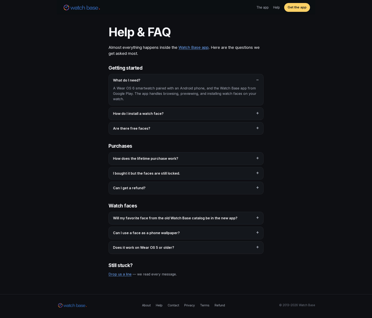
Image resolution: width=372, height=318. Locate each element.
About (146, 305)
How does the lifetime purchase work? (145, 158)
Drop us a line (120, 274)
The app (262, 7)
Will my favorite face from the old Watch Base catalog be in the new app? (175, 218)
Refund (220, 305)
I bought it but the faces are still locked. (146, 173)
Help (276, 7)
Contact (173, 305)
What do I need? (126, 80)
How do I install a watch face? (138, 113)
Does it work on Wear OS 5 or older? (143, 247)
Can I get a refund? (129, 188)
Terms (204, 305)
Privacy (189, 305)
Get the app (297, 7)
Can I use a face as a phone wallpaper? (146, 233)
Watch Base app (193, 47)
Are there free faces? (131, 128)
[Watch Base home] (82, 8)
